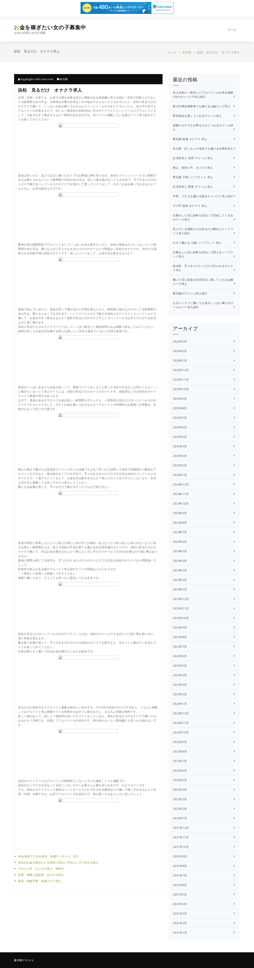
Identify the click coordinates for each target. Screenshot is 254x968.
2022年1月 (180, 818)
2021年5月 (180, 894)
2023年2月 (180, 694)
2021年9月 (180, 856)
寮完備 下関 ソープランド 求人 (193, 177)
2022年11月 (181, 723)
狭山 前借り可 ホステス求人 (193, 167)
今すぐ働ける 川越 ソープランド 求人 (197, 243)
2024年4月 (180, 561)
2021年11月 (181, 837)
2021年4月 (180, 904)
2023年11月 (181, 608)
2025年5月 (180, 437)
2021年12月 (181, 828)
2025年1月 (180, 475)
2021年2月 (180, 923)
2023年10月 (181, 618)
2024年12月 (181, 484)
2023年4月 (180, 675)
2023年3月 (180, 685)
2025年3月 (180, 456)
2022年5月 (180, 780)
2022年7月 (180, 761)
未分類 (186, 52)
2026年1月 (180, 360)
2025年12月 (181, 370)
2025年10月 (181, 389)
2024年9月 (180, 513)
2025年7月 (180, 418)
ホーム (232, 29)
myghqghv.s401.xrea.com (36, 79)
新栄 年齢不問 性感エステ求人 (39, 881)
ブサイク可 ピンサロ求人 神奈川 (41, 868)
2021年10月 (181, 847)
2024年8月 (180, 522)
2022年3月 (180, 799)
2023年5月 (180, 665)
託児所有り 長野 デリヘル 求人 (193, 158)
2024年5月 (180, 551)
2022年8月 (180, 751)
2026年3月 (180, 341)
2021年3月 (180, 913)
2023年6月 (180, 656)
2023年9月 (180, 627)
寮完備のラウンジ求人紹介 (190, 293)
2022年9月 (180, 742)
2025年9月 (180, 398)
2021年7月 (180, 875)
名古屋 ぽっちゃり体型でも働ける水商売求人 (203, 148)
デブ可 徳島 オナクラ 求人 (190, 206)
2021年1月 (180, 932)
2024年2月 (180, 580)
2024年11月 (181, 494)
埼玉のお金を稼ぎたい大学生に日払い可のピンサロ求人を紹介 (58, 862)
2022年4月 (180, 789)
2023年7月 (180, 646)
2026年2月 (180, 351)
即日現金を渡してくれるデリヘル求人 (197, 116)
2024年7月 (180, 532)
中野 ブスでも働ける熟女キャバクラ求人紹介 (203, 196)
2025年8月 (180, 408)
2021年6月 (180, 885)
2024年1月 (180, 589)
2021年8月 (180, 866)
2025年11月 (181, 379)
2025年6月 (180, 427)
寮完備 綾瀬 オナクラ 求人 (190, 139)
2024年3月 (180, 570)
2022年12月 (181, 713)
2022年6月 (180, 770)
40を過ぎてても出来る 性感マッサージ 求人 (48, 856)
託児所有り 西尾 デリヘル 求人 (193, 187)
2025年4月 (180, 446)
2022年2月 (180, 808)
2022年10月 (181, 732)
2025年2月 (180, 465)
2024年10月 (181, 503)
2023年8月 (180, 637)
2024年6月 (180, 541)
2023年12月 (181, 599)
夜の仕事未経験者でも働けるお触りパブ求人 (201, 106)
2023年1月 (180, 704)
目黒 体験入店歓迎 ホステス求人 (41, 875)
